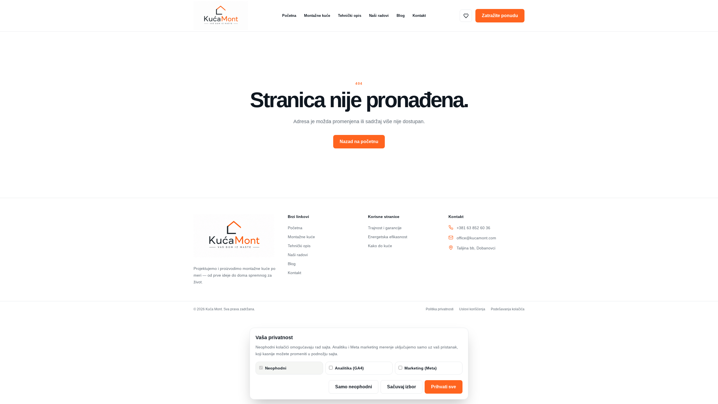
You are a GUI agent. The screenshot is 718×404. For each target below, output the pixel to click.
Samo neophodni (353, 386)
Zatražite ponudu (500, 15)
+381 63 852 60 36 (473, 228)
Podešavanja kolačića (507, 309)
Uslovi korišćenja (472, 309)
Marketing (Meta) (420, 368)
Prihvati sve (443, 386)
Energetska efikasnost (387, 237)
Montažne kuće (317, 15)
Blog (401, 15)
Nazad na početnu (359, 141)
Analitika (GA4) (349, 368)
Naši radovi (379, 15)
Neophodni (275, 368)
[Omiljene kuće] (466, 16)
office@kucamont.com (476, 238)
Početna (289, 15)
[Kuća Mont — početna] (221, 15)
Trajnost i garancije (385, 228)
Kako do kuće (380, 246)
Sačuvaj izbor (401, 386)
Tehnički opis (349, 15)
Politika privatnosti (440, 309)
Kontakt (419, 15)
